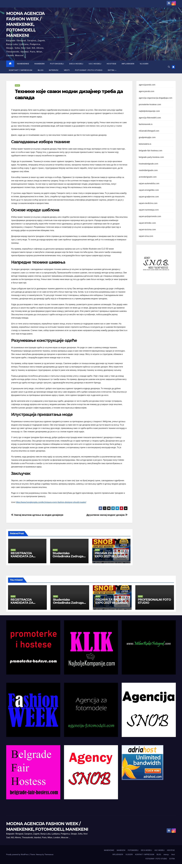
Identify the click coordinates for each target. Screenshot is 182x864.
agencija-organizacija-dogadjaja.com (155, 98)
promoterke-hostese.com (150, 104)
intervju (53, 70)
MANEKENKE (23, 64)
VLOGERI (144, 64)
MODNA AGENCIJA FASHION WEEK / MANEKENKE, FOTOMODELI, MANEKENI (25, 24)
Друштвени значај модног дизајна (105, 515)
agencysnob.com (146, 91)
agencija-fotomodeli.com (150, 118)
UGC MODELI (95, 64)
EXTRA (111, 70)
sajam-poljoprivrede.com (150, 216)
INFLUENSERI (128, 64)
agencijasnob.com (147, 85)
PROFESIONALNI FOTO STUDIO (154, 601)
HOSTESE (111, 64)
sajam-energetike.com (149, 190)
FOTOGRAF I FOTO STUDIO (88, 70)
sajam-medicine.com (148, 203)
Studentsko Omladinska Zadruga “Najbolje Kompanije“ (68, 556)
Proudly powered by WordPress (17, 854)
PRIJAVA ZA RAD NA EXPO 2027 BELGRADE (111, 554)
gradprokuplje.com (147, 137)
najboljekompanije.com (149, 111)
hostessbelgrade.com (148, 164)
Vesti (67, 70)
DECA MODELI (76, 64)
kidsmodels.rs (145, 144)
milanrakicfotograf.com (149, 131)
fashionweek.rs (145, 124)
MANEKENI (39, 64)
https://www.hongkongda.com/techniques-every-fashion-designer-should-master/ (51, 502)
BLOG (40, 70)
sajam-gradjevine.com (149, 197)
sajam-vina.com (146, 236)
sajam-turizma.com (147, 229)
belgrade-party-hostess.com (151, 157)
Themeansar (48, 854)
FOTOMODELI (57, 64)
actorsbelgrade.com (148, 177)
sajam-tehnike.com (147, 223)
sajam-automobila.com (149, 183)
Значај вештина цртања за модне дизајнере (38, 515)
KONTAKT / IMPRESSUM (20, 70)
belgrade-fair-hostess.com (150, 151)
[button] (169, 67)
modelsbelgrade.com (148, 170)
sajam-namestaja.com (149, 210)
